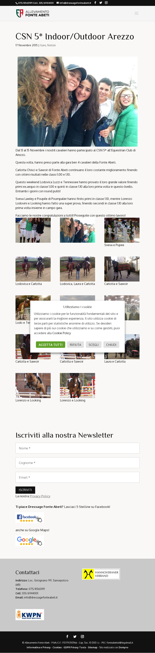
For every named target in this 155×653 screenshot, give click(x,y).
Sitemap (92, 647)
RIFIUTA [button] (75, 345)
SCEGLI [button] (94, 345)
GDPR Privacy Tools (75, 647)
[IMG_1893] (77, 269)
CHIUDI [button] (111, 345)
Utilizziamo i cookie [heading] (77, 307)
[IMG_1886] (33, 269)
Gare (43, 45)
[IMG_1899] (122, 269)
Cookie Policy (61, 333)
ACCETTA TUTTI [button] (50, 345)
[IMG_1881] (122, 230)
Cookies (57, 647)
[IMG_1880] (77, 230)
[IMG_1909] (33, 385)
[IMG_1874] (33, 230)
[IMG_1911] (77, 385)
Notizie (51, 45)
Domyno (123, 647)
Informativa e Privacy (39, 647)
